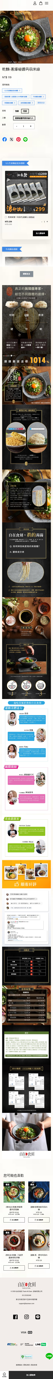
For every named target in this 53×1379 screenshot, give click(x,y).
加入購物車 (40, 233)
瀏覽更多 (41, 103)
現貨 (25, 111)
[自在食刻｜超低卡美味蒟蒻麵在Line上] (37, 1320)
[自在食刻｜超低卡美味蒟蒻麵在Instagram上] (26, 1320)
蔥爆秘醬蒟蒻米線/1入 (24, 118)
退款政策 (34, 1365)
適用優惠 (5, 85)
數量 (4, 125)
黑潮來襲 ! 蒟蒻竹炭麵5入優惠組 (21, 217)
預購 (17, 111)
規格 (4, 111)
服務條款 (19, 1365)
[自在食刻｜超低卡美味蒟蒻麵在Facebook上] (15, 1320)
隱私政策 (26, 1365)
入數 (4, 118)
